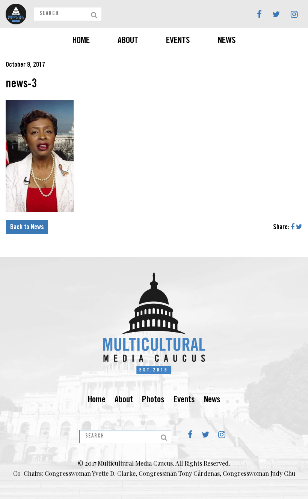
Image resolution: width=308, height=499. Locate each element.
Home (81, 41)
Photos (153, 400)
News (227, 41)
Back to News (27, 227)
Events (178, 41)
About (128, 41)
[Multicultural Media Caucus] (16, 14)
